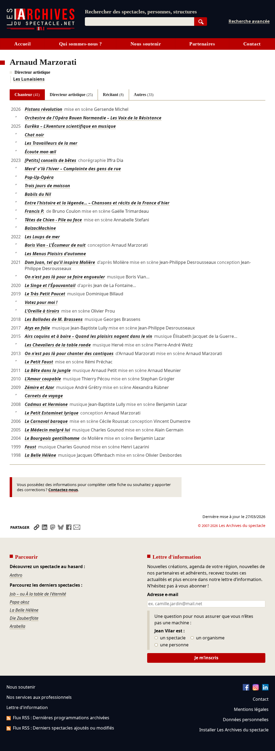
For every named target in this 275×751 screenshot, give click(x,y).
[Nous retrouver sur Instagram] (255, 689)
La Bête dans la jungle (48, 370)
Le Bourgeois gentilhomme (52, 438)
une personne (174, 645)
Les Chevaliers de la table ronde (58, 345)
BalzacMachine (40, 228)
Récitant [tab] (113, 94)
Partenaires (202, 44)
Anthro (16, 575)
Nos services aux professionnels (39, 697)
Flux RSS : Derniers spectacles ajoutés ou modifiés (63, 728)
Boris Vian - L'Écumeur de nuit (55, 245)
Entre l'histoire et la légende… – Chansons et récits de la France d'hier (97, 203)
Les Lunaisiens (29, 79)
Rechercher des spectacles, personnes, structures (141, 12)
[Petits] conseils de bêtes (50, 160)
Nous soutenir (146, 44)
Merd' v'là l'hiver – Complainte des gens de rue (73, 169)
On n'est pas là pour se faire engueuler (65, 277)
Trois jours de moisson (47, 186)
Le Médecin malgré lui (47, 430)
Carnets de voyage (44, 396)
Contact (252, 44)
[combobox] (139, 21)
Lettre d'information (27, 707)
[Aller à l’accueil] (40, 29)
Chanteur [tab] (27, 94)
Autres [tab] (144, 94)
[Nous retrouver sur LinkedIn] (265, 689)
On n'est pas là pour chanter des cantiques (69, 353)
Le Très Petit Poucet (45, 294)
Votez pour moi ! (41, 302)
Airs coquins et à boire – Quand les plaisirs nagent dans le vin (88, 336)
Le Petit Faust (39, 362)
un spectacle (172, 638)
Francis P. (34, 211)
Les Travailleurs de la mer (51, 143)
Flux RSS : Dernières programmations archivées (61, 718)
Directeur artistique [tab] (71, 94)
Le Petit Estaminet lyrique (51, 413)
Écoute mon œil (40, 152)
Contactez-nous (63, 489)
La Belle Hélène (40, 455)
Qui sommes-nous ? (80, 44)
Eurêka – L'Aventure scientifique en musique (70, 126)
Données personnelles (246, 719)
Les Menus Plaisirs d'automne (55, 254)
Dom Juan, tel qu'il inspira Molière (60, 262)
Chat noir (34, 135)
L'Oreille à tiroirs (42, 311)
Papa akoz (19, 602)
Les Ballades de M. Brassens (54, 319)
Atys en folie (37, 328)
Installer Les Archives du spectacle (234, 730)
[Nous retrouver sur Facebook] (246, 689)
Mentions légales (251, 709)
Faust (30, 447)
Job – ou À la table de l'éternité (38, 594)
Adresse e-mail (162, 594)
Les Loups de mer (42, 237)
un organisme (210, 638)
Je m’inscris (206, 658)
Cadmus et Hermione (46, 404)
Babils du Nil (38, 194)
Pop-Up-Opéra (39, 177)
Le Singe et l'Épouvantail (50, 285)
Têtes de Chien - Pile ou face (53, 220)
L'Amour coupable (43, 379)
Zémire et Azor (39, 387)
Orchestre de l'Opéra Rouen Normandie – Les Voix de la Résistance (93, 118)
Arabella (17, 626)
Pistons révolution (43, 109)
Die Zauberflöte (24, 618)
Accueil (22, 44)
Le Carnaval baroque (46, 421)
